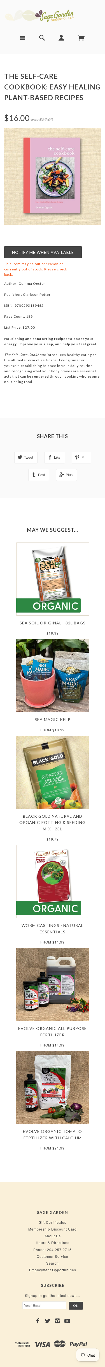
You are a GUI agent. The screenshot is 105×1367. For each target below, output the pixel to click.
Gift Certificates (52, 1222)
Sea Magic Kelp (53, 719)
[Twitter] (48, 1321)
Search (52, 1263)
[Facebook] (38, 1321)
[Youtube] (67, 1321)
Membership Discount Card (52, 1229)
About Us (53, 1235)
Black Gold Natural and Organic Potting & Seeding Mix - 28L (52, 822)
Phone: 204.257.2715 (52, 1249)
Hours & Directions (52, 1242)
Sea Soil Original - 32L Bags (53, 622)
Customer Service (52, 1256)
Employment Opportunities (52, 1269)
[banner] (52, 15)
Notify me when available (43, 252)
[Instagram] (57, 1321)
